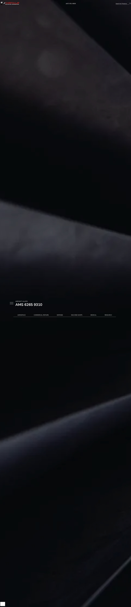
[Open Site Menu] (11, 303)
